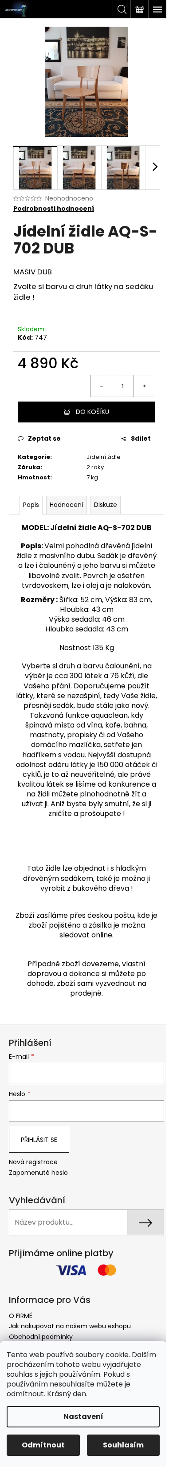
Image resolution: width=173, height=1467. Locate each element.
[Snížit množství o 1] (101, 386)
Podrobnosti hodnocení (53, 209)
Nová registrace (33, 1162)
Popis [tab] (31, 504)
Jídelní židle (103, 457)
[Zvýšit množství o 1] (144, 386)
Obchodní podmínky (41, 1336)
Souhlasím (123, 1445)
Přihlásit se (39, 1139)
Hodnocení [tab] (66, 504)
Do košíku (92, 411)
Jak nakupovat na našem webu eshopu (70, 1326)
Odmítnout (43, 1445)
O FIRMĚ (20, 1315)
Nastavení (83, 1416)
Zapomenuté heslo (38, 1173)
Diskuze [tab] (105, 504)
